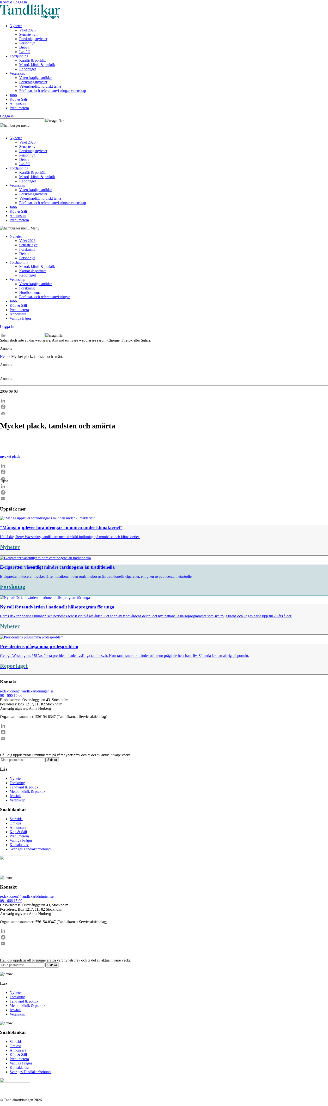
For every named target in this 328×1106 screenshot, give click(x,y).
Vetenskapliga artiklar (35, 78)
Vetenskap (17, 73)
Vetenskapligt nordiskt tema (40, 86)
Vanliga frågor (20, 318)
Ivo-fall (24, 52)
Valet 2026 (27, 30)
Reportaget (27, 69)
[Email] (164, 413)
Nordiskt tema (30, 292)
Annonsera (18, 104)
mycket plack (10, 456)
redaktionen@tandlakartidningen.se (27, 691)
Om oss (15, 823)
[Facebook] (164, 407)
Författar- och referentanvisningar (44, 297)
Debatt (24, 47)
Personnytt (27, 43)
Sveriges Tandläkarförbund (30, 849)
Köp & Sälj (18, 99)
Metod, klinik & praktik (37, 65)
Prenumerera (19, 108)
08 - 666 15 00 (11, 695)
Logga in (20, 2)
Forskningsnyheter (33, 39)
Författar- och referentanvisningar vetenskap (52, 91)
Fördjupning (19, 56)
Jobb (13, 95)
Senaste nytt (28, 34)
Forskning (27, 249)
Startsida (16, 819)
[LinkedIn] (164, 400)
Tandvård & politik (24, 787)
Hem (3, 357)
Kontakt (6, 2)
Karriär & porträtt (32, 60)
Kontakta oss (19, 845)
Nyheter (16, 26)
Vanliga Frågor (21, 840)
